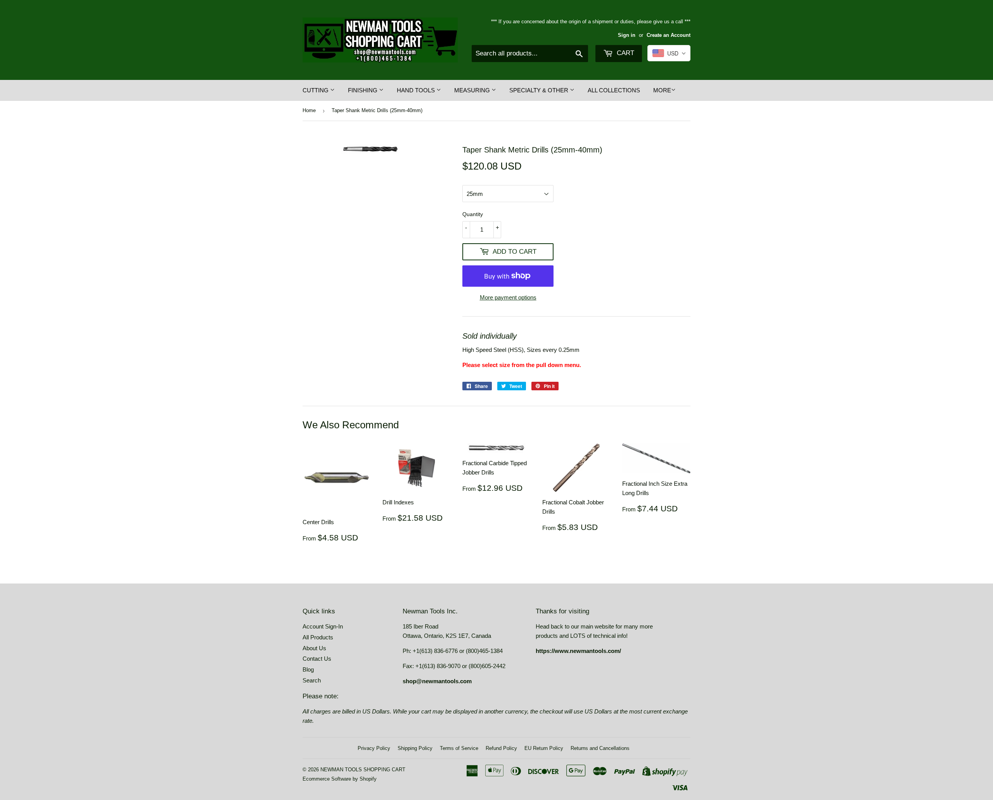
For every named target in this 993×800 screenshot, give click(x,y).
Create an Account (668, 35)
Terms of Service (459, 748)
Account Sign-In (323, 626)
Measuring (472, 90)
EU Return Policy (543, 748)
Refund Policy (501, 748)
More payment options (508, 297)
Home (309, 110)
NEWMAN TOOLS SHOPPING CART (362, 769)
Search (312, 680)
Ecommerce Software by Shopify (340, 779)
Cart (624, 53)
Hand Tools (416, 90)
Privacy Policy (374, 748)
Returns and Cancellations (600, 748)
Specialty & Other (539, 90)
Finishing (363, 90)
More (662, 90)
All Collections (614, 90)
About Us (314, 648)
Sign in (626, 35)
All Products (318, 637)
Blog (308, 669)
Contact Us (317, 658)
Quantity (472, 214)
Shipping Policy (415, 748)
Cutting (316, 90)
